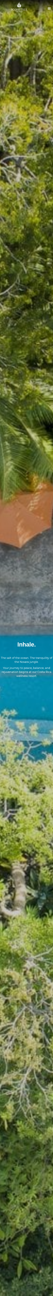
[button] (49, 8)
